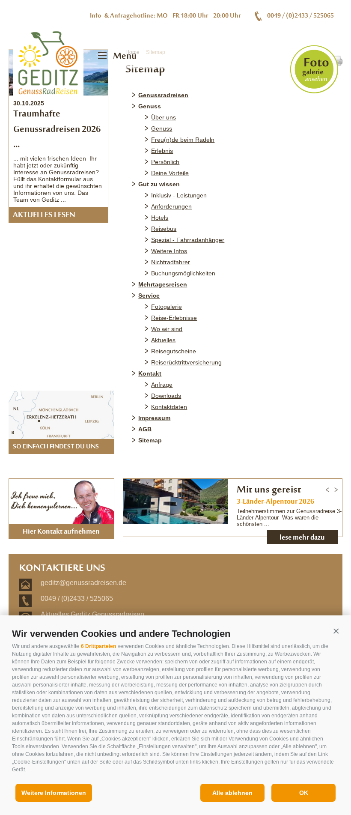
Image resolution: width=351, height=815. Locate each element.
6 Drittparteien (98, 646)
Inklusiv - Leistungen (179, 195)
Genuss (149, 106)
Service (149, 295)
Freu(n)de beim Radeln (182, 139)
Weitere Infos (169, 251)
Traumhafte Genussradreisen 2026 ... (57, 130)
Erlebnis (162, 150)
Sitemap (150, 440)
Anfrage (162, 384)
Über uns (163, 117)
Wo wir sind (166, 328)
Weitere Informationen (53, 792)
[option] (232, 511)
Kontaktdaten (169, 406)
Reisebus (163, 228)
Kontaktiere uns (62, 569)
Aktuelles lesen (44, 215)
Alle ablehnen (232, 792)
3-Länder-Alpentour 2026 (275, 502)
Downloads (166, 395)
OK (303, 792)
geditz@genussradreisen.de (83, 582)
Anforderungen (171, 206)
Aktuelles (163, 340)
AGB (145, 429)
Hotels (159, 217)
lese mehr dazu (302, 538)
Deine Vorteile (170, 173)
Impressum (154, 418)
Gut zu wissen (159, 184)
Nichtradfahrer (170, 262)
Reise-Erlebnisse (174, 317)
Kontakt (149, 373)
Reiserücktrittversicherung (186, 362)
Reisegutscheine (173, 351)
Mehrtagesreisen (162, 284)
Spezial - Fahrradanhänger (187, 239)
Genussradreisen (163, 95)
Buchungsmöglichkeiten (183, 273)
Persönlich (165, 161)
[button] (336, 631)
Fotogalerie (166, 306)
